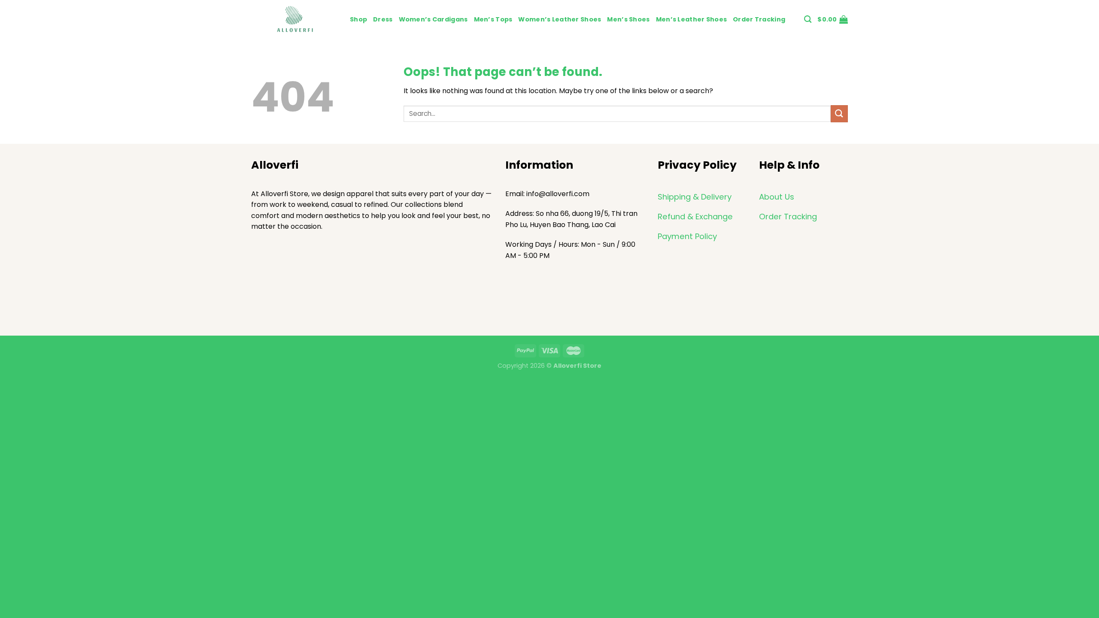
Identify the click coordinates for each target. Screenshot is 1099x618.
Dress (382, 19)
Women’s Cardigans (433, 19)
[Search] (807, 19)
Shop (358, 19)
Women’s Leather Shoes (559, 19)
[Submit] (839, 113)
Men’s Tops (493, 19)
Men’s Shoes (628, 19)
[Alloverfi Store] (294, 19)
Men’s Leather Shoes (691, 19)
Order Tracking (759, 19)
